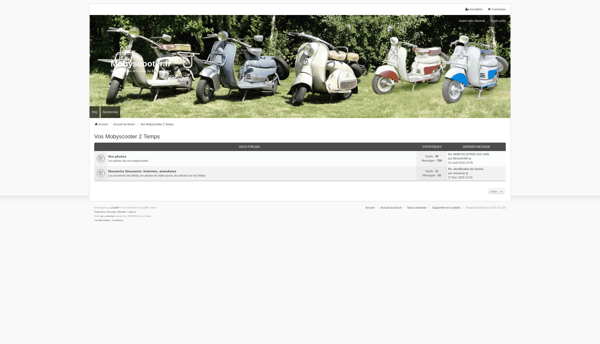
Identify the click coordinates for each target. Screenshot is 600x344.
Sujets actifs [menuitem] (498, 20)
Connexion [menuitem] (499, 9)
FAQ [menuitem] (94, 112)
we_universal (107, 216)
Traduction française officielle (110, 212)
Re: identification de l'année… (467, 169)
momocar (459, 173)
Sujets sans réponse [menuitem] (472, 20)
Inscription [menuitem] (476, 9)
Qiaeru (132, 212)
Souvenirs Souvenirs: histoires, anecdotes (142, 171)
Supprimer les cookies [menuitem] (446, 207)
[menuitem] (102, 220)
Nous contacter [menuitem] (417, 207)
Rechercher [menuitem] (110, 112)
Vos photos (117, 156)
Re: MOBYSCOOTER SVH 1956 (468, 154)
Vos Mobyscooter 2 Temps (127, 136)
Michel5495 (460, 158)
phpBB (114, 207)
